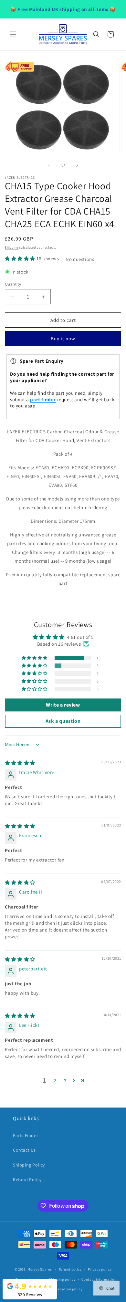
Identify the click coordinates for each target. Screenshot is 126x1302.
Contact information (98, 1279)
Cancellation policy (65, 1289)
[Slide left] (49, 165)
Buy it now (63, 338)
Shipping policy (62, 1279)
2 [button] (55, 1080)
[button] (13, 34)
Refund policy (70, 1269)
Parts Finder (25, 1135)
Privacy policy (100, 1269)
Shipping (11, 247)
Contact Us (24, 1150)
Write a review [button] (63, 704)
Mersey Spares (39, 1269)
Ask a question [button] (63, 721)
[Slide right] (77, 165)
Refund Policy (27, 1179)
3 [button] (65, 1080)
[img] (20, 763)
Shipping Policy (29, 1165)
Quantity (13, 284)
